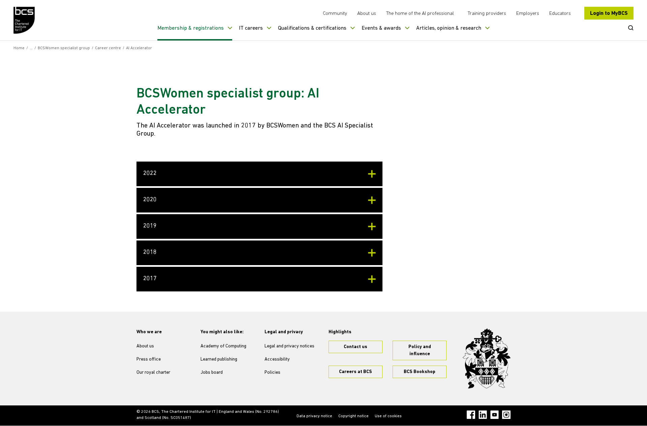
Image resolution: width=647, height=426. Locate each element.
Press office (148, 359)
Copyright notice (353, 416)
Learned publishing (219, 359)
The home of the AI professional (420, 13)
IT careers (251, 28)
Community (335, 13)
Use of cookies (388, 416)
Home (19, 48)
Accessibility (277, 359)
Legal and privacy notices (289, 346)
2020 (150, 200)
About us (366, 13)
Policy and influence (419, 350)
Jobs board (212, 372)
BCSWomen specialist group (64, 48)
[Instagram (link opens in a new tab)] (506, 414)
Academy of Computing (223, 346)
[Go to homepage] (24, 20)
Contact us (355, 346)
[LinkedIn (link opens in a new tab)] (483, 414)
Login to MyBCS (609, 13)
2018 (150, 253)
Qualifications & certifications (312, 28)
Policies (272, 372)
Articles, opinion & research (448, 28)
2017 (150, 279)
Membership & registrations (190, 28)
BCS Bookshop (419, 371)
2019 (150, 226)
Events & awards (381, 28)
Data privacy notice (314, 416)
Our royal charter (153, 372)
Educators (560, 13)
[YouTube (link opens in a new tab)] (494, 414)
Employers (527, 13)
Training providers (487, 13)
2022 (150, 174)
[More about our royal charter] (487, 359)
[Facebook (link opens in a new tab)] (471, 414)
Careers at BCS (355, 371)
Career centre (108, 48)
